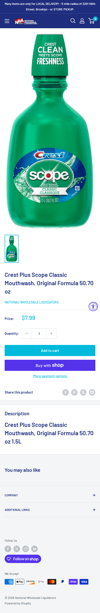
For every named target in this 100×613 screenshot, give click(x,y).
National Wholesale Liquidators (32, 302)
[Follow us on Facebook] (8, 549)
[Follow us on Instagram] (25, 549)
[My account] (82, 20)
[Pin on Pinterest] (74, 392)
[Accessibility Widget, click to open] (93, 306)
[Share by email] (92, 392)
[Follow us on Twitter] (16, 549)
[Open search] (73, 20)
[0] (91, 21)
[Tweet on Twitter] (83, 392)
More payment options (50, 376)
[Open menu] (7, 21)
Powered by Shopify (18, 603)
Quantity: (12, 333)
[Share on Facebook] (65, 392)
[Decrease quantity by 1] (27, 333)
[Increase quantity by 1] (51, 333)
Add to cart (50, 350)
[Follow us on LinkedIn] (34, 549)
